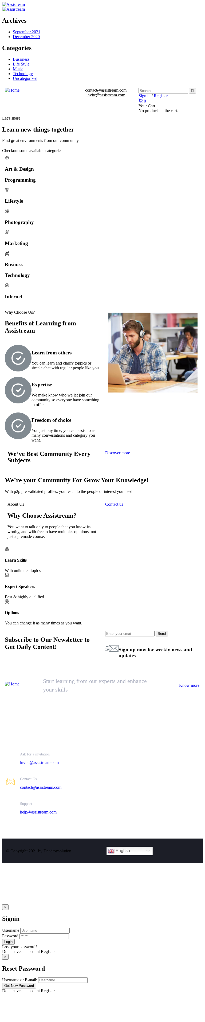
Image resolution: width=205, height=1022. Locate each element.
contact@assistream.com (40, 787)
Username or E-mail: (19, 980)
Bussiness (21, 59)
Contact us (114, 504)
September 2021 (26, 32)
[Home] (12, 90)
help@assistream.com (38, 812)
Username (10, 930)
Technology (23, 73)
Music (18, 69)
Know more (189, 685)
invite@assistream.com (39, 762)
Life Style (21, 64)
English (122, 850)
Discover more (117, 453)
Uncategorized (25, 78)
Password (10, 936)
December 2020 (26, 36)
